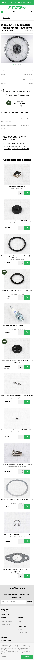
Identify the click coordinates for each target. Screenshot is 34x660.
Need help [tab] (16, 112)
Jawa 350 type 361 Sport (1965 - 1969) (15, 146)
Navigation (7, 12)
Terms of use (23, 632)
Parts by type (6, 624)
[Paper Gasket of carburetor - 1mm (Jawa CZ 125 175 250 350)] (17, 557)
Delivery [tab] (24, 112)
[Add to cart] (27, 193)
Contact (21, 629)
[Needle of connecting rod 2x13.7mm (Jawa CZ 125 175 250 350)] (17, 383)
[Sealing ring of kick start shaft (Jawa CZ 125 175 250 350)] (17, 279)
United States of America (12, 2)
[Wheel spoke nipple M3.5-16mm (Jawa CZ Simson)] (17, 453)
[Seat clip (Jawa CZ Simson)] (17, 174)
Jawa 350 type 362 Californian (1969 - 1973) (16, 149)
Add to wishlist (12, 95)
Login (30, 2)
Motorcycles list (8, 30)
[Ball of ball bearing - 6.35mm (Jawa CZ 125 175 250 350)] (17, 418)
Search (18, 12)
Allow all (27, 657)
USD (24, 2)
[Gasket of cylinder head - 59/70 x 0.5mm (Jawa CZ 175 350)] (17, 488)
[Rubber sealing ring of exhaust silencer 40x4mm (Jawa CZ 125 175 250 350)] (17, 244)
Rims (8, 18)
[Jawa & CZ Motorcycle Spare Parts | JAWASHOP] (17, 7)
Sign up (29, 602)
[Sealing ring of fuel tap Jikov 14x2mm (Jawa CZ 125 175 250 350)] (17, 348)
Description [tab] (5, 112)
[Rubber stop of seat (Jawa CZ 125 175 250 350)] (17, 209)
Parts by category (7, 621)
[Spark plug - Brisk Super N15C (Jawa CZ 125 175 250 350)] (17, 313)
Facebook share (24, 95)
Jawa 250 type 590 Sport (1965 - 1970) (15, 143)
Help (20, 621)
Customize (5, 657)
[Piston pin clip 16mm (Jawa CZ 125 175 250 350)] (17, 522)
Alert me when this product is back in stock (17, 91)
